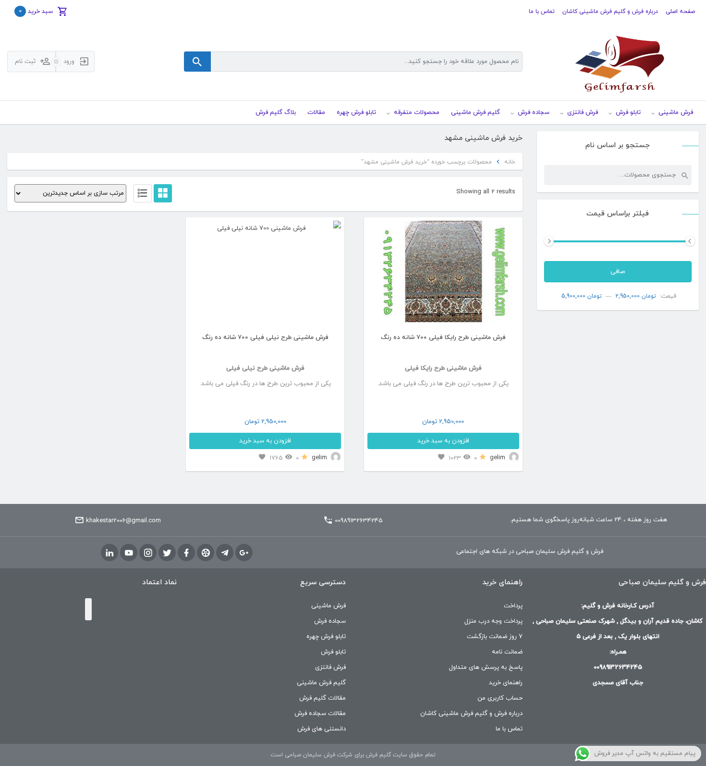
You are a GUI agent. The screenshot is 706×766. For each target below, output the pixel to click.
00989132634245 (359, 520)
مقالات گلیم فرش (322, 698)
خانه (509, 162)
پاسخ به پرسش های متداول (486, 667)
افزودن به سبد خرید (443, 441)
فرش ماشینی (328, 606)
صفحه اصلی (680, 11)
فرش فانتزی (330, 667)
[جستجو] (684, 175)
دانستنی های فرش (321, 729)
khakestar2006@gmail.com (123, 520)
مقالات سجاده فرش (320, 713)
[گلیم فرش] (618, 61)
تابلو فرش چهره (326, 636)
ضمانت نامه (507, 652)
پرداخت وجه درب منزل (493, 621)
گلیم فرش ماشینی (321, 682)
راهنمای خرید (506, 682)
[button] (200, 275)
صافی (617, 271)
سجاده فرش (330, 621)
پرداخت (513, 606)
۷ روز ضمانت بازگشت (495, 636)
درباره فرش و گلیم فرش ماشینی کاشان (610, 11)
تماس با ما (542, 11)
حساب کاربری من (500, 698)
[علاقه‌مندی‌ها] (441, 457)
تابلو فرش (333, 652)
